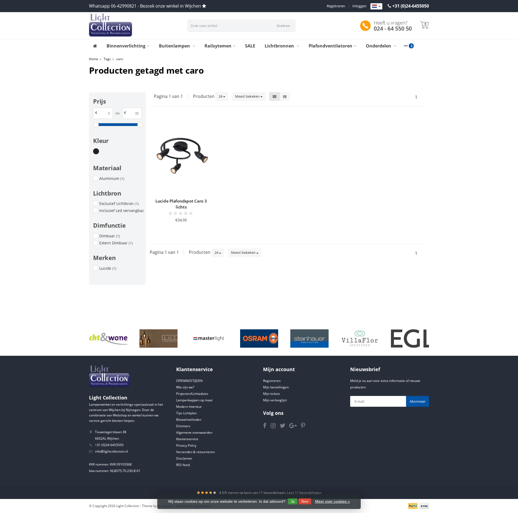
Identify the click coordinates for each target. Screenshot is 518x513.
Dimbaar (109, 235)
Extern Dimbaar (116, 242)
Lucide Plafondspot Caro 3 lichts (181, 204)
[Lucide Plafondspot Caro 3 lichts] (181, 156)
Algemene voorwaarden (194, 432)
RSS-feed (183, 465)
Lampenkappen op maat (194, 400)
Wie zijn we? (185, 387)
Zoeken (283, 25)
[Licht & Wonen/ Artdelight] (108, 338)
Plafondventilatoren (330, 46)
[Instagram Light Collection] (275, 426)
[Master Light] (209, 338)
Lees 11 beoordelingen (304, 492)
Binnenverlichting (126, 46)
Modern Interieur (189, 406)
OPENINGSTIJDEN (189, 380)
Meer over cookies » (332, 501)
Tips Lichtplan (186, 413)
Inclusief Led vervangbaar (121, 210)
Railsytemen (218, 46)
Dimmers (183, 426)
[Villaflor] (360, 338)
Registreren (336, 6)
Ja (293, 501)
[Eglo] (410, 338)
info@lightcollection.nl (111, 451)
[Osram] (259, 338)
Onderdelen (379, 46)
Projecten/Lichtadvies (192, 393)
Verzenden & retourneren (195, 452)
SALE (250, 46)
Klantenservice (187, 439)
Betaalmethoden (188, 419)
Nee (304, 501)
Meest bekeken (247, 96)
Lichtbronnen (280, 46)
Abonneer (417, 401)
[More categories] (405, 46)
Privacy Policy (186, 445)
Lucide (107, 268)
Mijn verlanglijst (275, 400)
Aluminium (111, 178)
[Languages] (376, 6)
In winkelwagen (179, 230)
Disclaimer (184, 458)
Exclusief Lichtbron (119, 203)
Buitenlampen (175, 46)
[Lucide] (158, 338)
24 (221, 96)
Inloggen (359, 6)
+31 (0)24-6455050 (410, 6)
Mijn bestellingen (276, 387)
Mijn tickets (271, 393)
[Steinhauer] (309, 338)
